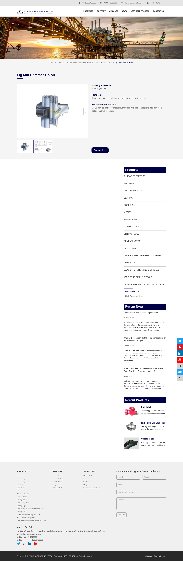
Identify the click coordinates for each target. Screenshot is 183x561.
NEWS (124, 11)
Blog (85, 485)
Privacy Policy (159, 556)
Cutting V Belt (147, 439)
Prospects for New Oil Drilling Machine (141, 313)
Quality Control (56, 488)
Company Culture (57, 479)
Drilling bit (130, 263)
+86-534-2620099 (109, 3)
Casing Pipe (130, 248)
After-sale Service (90, 476)
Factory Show (55, 485)
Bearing (128, 198)
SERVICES (113, 11)
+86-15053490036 (88, 3)
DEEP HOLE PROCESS (139, 11)
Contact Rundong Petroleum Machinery (138, 471)
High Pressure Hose (134, 296)
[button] (85, 111)
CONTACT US (158, 11)
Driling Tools (131, 234)
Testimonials (88, 479)
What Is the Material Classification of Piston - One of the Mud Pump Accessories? (143, 369)
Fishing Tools (131, 227)
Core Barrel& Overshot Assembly (143, 256)
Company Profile (56, 476)
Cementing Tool (133, 241)
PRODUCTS (88, 11)
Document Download (91, 488)
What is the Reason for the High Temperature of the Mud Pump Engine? (144, 339)
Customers (87, 482)
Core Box (129, 205)
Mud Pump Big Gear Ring (153, 423)
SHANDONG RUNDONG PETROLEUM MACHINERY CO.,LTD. (51, 556)
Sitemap (148, 556)
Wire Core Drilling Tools (138, 277)
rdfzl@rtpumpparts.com (133, 3)
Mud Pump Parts (133, 191)
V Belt (127, 212)
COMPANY (101, 11)
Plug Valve (146, 407)
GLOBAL (156, 3)
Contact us (100, 150)
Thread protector (134, 176)
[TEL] (180, 366)
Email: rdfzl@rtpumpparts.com (29, 534)
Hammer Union (106, 63)
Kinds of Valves (132, 219)
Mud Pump (129, 183)
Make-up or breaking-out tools (141, 270)
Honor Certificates (57, 482)
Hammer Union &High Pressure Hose (83, 63)
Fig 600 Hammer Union (124, 63)
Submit (121, 514)
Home (52, 63)
